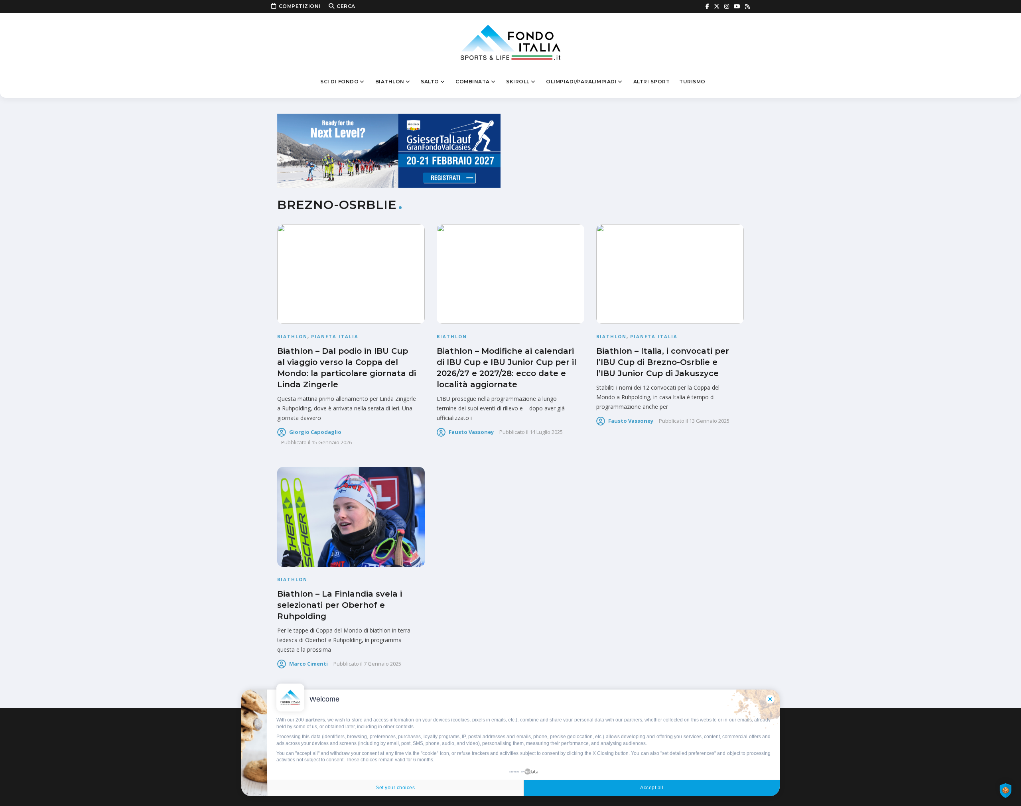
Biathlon (389, 82)
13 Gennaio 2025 (709, 420)
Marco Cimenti (308, 663)
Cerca (346, 6)
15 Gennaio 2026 (331, 442)
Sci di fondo (339, 82)
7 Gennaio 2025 (382, 663)
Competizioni (300, 6)
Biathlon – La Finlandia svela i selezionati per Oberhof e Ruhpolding (339, 605)
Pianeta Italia (335, 336)
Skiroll (518, 82)
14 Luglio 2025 (546, 432)
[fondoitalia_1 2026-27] (389, 150)
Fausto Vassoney (471, 432)
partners (315, 720)
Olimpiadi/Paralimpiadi (581, 82)
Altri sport (651, 82)
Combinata (472, 82)
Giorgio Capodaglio (315, 432)
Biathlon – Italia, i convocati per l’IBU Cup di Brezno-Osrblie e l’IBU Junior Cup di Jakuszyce (662, 362)
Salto (430, 82)
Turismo (692, 82)
